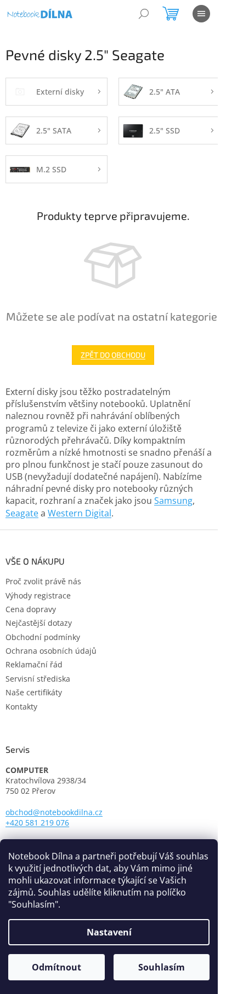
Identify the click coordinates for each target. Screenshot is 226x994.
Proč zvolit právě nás (43, 581)
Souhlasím (161, 967)
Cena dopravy (30, 609)
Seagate (21, 513)
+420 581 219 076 (37, 822)
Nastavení (109, 932)
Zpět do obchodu (113, 354)
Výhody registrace (38, 595)
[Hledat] (144, 14)
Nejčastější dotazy (38, 623)
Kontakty (21, 706)
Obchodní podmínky (42, 637)
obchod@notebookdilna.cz (54, 812)
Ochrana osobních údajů (51, 651)
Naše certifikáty (33, 692)
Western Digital (79, 513)
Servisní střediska (37, 678)
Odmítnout (56, 967)
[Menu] (201, 14)
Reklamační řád (34, 664)
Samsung (173, 501)
